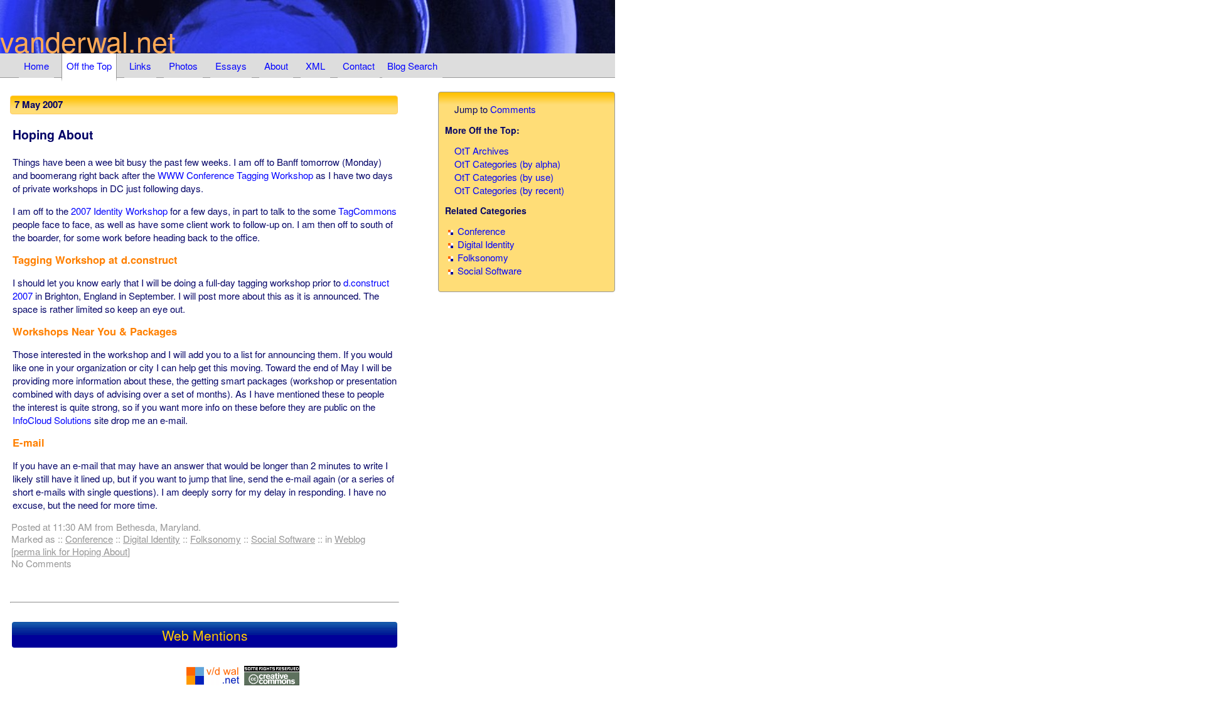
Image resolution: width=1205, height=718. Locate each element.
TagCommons (367, 210)
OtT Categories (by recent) (509, 190)
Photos (183, 65)
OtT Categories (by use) (504, 176)
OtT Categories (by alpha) (507, 163)
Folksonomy (215, 538)
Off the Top (89, 65)
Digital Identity (151, 538)
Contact (359, 65)
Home (36, 65)
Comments (513, 109)
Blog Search (412, 65)
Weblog (350, 538)
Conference (89, 538)
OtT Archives (481, 150)
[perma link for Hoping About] (70, 551)
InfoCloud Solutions (52, 420)
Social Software (283, 538)
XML (315, 65)
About (276, 65)
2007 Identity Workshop (119, 210)
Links (140, 65)
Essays (231, 65)
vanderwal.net (88, 40)
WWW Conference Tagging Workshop (235, 175)
